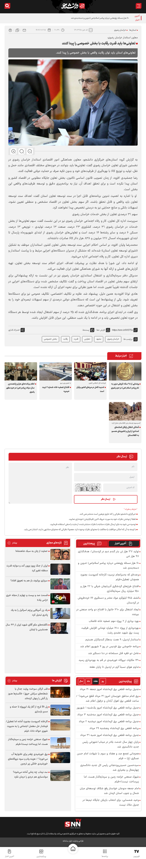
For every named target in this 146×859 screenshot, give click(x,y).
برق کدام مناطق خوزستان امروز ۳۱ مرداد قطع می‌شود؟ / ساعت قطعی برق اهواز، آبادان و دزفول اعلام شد (107, 698)
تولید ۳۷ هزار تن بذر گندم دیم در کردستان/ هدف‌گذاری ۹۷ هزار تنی (108, 554)
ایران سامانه (67, 841)
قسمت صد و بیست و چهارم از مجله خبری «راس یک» (27, 597)
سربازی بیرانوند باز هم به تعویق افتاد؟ (29, 580)
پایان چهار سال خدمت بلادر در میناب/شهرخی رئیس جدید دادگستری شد (110, 744)
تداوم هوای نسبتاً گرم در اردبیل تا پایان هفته (114, 667)
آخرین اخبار (120, 543)
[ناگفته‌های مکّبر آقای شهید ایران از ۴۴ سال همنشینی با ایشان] (60, 628)
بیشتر (12, 543)
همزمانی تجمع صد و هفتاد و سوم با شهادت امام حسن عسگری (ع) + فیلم (108, 756)
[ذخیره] (17, 30)
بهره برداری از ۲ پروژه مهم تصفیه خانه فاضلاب (114, 621)
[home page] (73, 849)
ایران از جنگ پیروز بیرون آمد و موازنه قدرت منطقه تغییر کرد (27, 568)
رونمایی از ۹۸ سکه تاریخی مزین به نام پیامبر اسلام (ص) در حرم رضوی (125, 386)
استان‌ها (132, 30)
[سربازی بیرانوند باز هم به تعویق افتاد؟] (60, 584)
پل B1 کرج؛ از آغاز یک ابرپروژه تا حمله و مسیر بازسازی (29, 709)
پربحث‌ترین (89, 543)
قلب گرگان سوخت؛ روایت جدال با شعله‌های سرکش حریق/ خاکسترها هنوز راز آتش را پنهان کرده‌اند (28, 694)
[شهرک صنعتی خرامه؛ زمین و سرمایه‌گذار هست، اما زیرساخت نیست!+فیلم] (60, 742)
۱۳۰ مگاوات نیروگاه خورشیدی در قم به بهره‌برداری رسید (109, 660)
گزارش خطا (100, 330)
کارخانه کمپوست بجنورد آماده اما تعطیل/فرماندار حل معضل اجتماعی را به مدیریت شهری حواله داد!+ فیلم (27, 726)
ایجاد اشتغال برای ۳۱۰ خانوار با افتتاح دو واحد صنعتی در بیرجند (107, 612)
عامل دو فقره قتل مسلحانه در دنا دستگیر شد (113, 653)
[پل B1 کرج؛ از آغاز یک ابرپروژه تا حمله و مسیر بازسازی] (60, 710)
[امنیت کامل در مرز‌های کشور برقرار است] (90, 371)
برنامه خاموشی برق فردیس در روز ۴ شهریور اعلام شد (109, 646)
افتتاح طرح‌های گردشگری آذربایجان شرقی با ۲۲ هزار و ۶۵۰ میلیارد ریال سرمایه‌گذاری (109, 589)
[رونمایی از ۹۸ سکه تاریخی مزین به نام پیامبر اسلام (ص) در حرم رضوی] (125, 371)
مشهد (98, 339)
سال (81, 681)
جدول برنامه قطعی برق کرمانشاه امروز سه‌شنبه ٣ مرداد (108, 714)
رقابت (65, 339)
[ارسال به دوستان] (24, 30)
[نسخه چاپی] (10, 30)
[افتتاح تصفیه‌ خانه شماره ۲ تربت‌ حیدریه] (55, 371)
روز (103, 681)
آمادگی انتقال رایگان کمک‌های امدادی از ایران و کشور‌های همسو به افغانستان (125, 431)
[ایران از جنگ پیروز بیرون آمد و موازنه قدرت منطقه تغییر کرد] (60, 569)
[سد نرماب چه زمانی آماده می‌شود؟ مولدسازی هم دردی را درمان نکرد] (60, 775)
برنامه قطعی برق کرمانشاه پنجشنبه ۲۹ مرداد (114, 728)
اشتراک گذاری (14, 330)
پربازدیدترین (41, 856)
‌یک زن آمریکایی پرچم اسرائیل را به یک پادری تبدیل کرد (29, 612)
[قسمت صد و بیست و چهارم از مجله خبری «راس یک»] (60, 598)
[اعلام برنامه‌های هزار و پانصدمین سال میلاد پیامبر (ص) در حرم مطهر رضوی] (21, 371)
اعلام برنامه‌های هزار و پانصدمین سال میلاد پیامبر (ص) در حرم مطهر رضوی (20, 388)
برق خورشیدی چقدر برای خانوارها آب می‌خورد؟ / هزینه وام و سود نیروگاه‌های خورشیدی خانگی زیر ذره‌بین (28, 759)
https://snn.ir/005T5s (122, 330)
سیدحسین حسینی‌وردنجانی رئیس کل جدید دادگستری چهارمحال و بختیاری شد (109, 768)
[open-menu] (138, 6)
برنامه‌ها (105, 856)
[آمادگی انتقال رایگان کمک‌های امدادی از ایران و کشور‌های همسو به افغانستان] (125, 411)
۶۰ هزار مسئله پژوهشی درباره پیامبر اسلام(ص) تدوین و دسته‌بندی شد (100, 18)
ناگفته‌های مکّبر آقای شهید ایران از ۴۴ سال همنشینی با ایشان (27, 627)
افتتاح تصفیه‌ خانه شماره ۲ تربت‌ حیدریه (55, 389)
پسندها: (85, 330)
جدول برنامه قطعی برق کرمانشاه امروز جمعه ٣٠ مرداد (109, 689)
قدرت (76, 339)
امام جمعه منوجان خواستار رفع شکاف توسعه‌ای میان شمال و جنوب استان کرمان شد (109, 791)
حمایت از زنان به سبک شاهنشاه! (31, 551)
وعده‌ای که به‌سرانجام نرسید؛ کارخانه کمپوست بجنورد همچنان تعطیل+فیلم (109, 577)
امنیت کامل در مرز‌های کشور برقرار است (90, 389)
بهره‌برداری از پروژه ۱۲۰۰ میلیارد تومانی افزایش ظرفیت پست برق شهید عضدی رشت (110, 630)
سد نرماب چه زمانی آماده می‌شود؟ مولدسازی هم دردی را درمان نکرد (30, 774)
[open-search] (7, 6)
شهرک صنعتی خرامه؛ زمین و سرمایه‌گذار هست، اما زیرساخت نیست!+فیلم (111, 779)
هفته (96, 681)
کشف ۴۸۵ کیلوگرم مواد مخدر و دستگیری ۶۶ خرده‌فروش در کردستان (108, 600)
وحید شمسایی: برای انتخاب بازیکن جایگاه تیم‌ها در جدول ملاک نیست (111, 802)
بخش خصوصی (50, 339)
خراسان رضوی (120, 30)
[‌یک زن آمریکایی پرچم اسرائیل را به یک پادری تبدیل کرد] (60, 613)
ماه (88, 681)
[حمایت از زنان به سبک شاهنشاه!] (60, 554)
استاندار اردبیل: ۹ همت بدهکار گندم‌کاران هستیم (112, 639)
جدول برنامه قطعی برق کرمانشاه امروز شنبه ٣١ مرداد (109, 735)
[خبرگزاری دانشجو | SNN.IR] (73, 6)
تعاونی (87, 339)
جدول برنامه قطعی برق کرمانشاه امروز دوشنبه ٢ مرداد (109, 721)
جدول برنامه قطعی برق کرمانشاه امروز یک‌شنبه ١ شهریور (108, 708)
